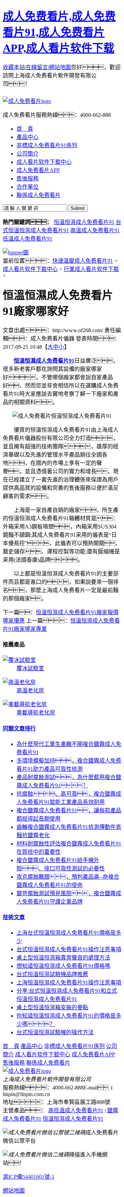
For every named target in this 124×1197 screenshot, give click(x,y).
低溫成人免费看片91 (27, 239)
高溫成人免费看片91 (95, 230)
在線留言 (37, 67)
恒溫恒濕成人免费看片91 (84, 222)
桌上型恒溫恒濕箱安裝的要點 (52, 1007)
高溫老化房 (30, 690)
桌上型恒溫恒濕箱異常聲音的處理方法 (63, 958)
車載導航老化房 (36, 713)
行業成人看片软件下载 (91, 269)
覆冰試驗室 (30, 668)
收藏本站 (14, 67)
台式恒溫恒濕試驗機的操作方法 (55, 1032)
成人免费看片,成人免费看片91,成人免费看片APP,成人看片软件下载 (59, 32)
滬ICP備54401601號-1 (28, 1177)
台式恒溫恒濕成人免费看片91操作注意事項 (69, 949)
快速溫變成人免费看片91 (82, 261)
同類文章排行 (19, 728)
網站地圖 (60, 67)
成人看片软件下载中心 (30, 269)
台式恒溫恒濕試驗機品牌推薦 (52, 974)
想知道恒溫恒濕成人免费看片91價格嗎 (63, 966)
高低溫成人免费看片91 (75, 1110)
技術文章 (14, 917)
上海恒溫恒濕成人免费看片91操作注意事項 (69, 982)
